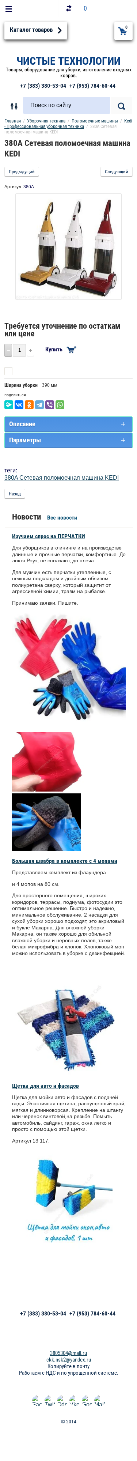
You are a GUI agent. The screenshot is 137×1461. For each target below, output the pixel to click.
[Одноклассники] (29, 404)
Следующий (116, 171)
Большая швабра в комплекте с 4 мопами (64, 860)
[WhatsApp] (60, 404)
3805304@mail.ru (68, 1353)
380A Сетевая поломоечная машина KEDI (61, 478)
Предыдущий (22, 171)
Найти (121, 105)
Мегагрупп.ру (68, 1434)
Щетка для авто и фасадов (45, 1085)
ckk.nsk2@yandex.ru (68, 1359)
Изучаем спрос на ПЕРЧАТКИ (48, 536)
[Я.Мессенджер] (8, 404)
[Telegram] (39, 404)
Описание (22, 424)
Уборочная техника (46, 121)
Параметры (25, 440)
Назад (15, 494)
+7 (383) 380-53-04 (43, 85)
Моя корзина (126, 27)
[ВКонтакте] (19, 404)
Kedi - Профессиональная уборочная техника (68, 123)
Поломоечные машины (95, 121)
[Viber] (49, 404)
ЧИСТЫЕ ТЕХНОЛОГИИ (68, 60)
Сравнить (25, 371)
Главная (12, 121)
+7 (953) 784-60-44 (92, 85)
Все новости (62, 517)
